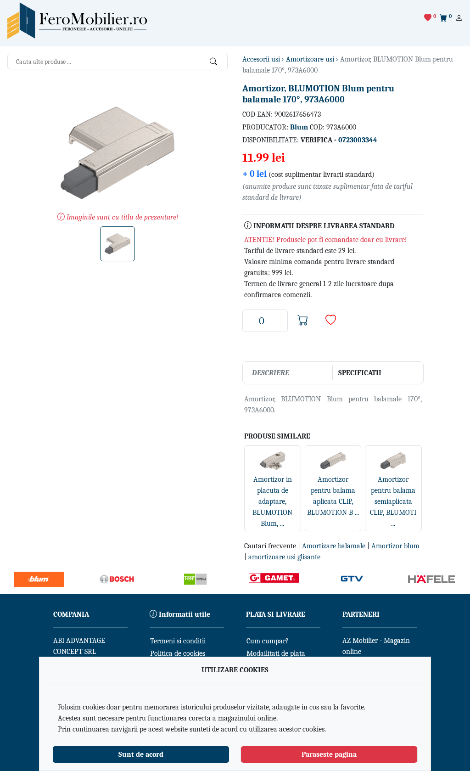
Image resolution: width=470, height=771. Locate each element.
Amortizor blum (395, 546)
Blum (299, 127)
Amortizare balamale (333, 546)
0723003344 (357, 140)
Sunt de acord (140, 754)
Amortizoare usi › (313, 59)
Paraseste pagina (329, 754)
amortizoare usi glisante (284, 557)
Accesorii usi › (264, 59)
